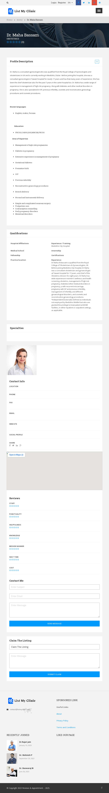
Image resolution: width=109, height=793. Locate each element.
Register (62, 2)
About (59, 714)
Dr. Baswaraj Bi (26, 768)
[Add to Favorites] (97, 61)
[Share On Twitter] (13, 445)
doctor (20, 20)
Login (53, 2)
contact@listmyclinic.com (20, 709)
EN (69, 2)
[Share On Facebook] (10, 445)
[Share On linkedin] (17, 445)
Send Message (54, 623)
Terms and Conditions (66, 727)
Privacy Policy (62, 720)
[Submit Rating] (10, 506)
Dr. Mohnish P (25, 755)
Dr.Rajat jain (25, 742)
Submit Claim (54, 674)
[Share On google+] (21, 445)
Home (9, 20)
